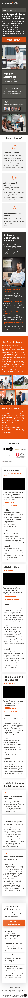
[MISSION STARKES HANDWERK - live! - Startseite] (11, 3)
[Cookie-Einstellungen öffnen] (25, 995)
